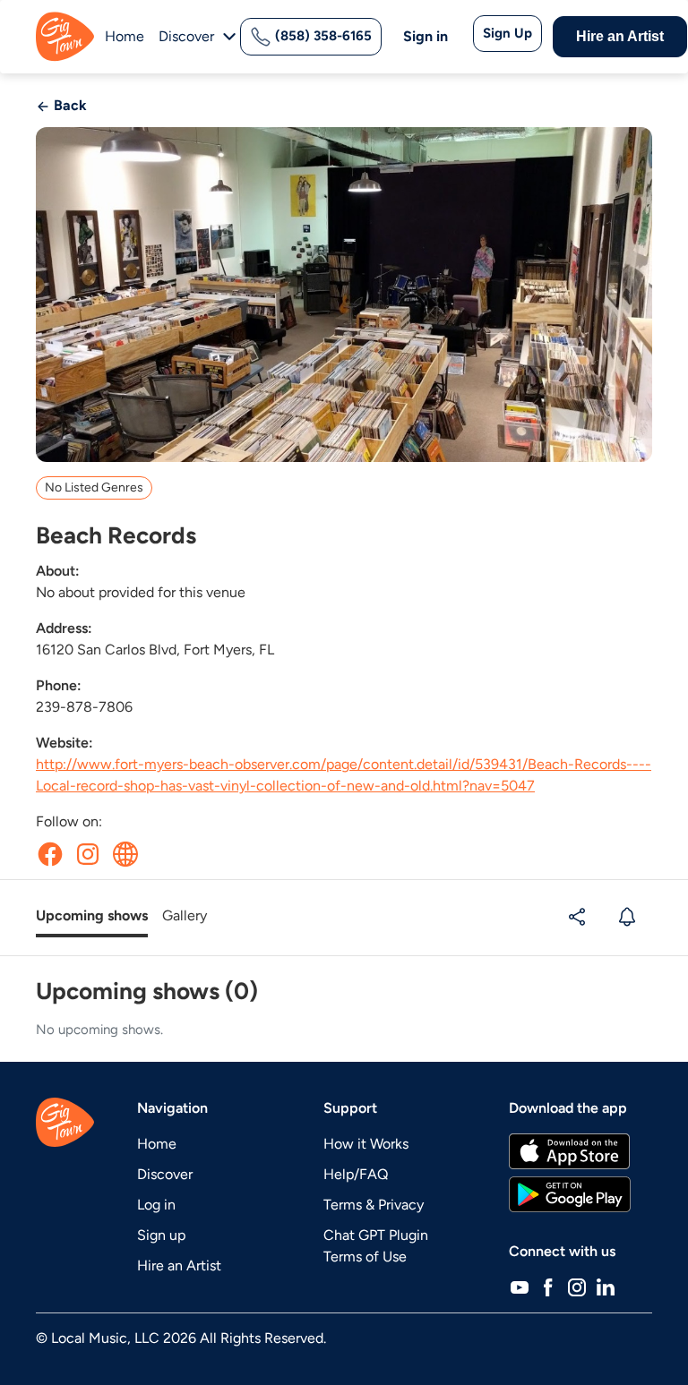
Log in (156, 1204)
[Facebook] (548, 1287)
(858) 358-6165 (321, 36)
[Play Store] (569, 1194)
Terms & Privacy (373, 1204)
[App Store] (569, 1151)
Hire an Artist (620, 36)
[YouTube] (519, 1287)
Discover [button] (186, 36)
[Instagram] (577, 1287)
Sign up (161, 1235)
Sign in (425, 36)
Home (124, 36)
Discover (165, 1174)
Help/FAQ (355, 1174)
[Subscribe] (629, 916)
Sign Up (507, 33)
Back (68, 105)
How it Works (365, 1143)
